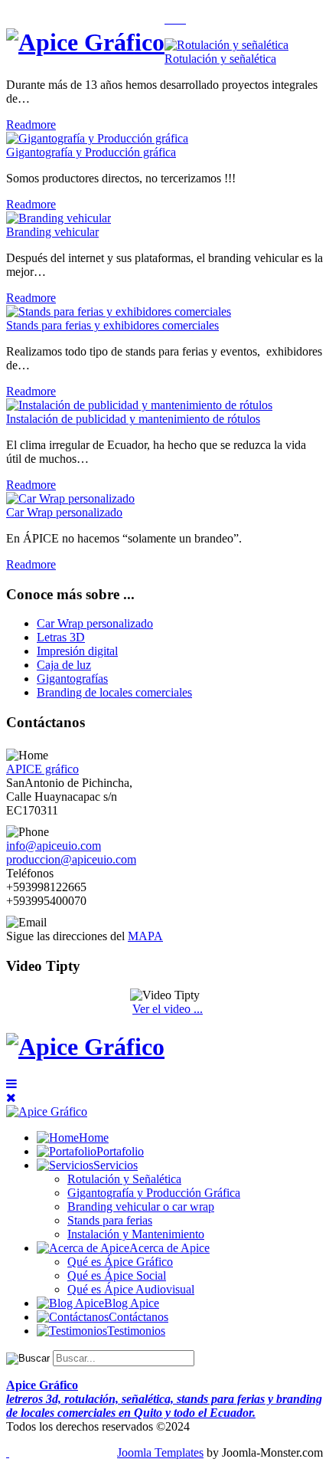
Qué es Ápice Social (116, 1275)
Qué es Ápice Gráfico (120, 1261)
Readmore (31, 124)
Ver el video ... (167, 1008)
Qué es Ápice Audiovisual (130, 1289)
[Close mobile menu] (11, 1097)
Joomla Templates (160, 1452)
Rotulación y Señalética (124, 1178)
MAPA (145, 936)
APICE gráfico (42, 768)
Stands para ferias (109, 1220)
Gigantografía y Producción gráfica (91, 152)
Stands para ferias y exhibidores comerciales (112, 325)
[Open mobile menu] (11, 1083)
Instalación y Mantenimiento (135, 1234)
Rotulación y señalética (220, 58)
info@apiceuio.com (53, 845)
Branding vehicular (52, 231)
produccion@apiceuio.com (71, 859)
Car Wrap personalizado (64, 512)
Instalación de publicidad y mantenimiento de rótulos (133, 418)
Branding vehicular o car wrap (140, 1206)
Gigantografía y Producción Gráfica (153, 1192)
